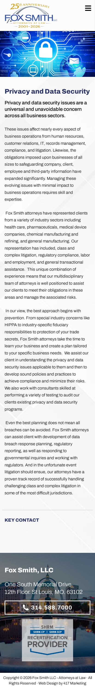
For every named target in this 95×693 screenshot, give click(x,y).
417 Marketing (74, 683)
